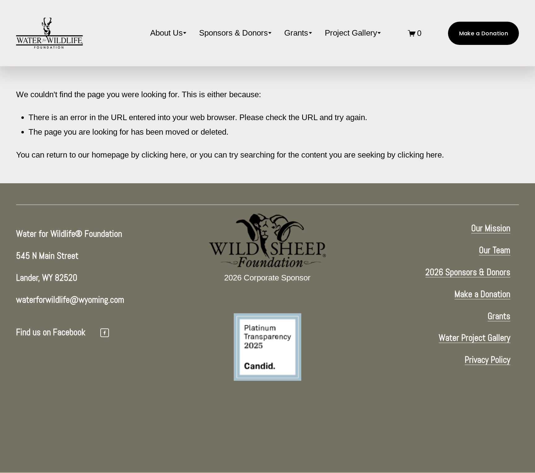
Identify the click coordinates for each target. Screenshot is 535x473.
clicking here (163, 154)
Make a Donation (483, 33)
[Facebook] (104, 332)
